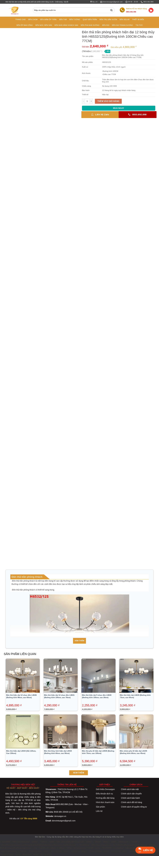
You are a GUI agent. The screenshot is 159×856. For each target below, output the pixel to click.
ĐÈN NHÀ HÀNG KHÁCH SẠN (66, 25)
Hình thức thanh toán (105, 802)
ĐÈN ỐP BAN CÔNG (25, 25)
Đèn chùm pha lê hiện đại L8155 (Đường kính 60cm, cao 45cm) (133, 752)
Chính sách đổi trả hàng (131, 802)
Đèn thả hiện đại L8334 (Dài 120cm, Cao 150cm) (21, 752)
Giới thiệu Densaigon (105, 789)
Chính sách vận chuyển (131, 794)
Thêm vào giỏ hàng (108, 101)
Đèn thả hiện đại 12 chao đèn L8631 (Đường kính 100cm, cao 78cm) (59, 696)
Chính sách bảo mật (130, 789)
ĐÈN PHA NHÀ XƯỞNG (90, 25)
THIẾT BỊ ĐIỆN (138, 19)
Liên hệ (99, 811)
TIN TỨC (139, 25)
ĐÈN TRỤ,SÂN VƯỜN (108, 19)
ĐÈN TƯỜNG (74, 19)
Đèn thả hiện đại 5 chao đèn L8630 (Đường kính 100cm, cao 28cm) (96, 696)
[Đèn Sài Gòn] (15, 10)
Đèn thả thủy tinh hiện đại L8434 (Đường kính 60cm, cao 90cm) (58, 752)
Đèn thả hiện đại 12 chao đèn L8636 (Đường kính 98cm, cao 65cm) (21, 696)
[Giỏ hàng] (151, 10)
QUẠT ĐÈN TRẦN (90, 19)
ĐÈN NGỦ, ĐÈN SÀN (43, 25)
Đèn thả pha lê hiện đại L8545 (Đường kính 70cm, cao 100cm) (98, 752)
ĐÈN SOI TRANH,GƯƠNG (122, 25)
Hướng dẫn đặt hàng (105, 798)
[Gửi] (112, 10)
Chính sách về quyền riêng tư (134, 807)
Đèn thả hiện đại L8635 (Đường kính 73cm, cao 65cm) (135, 696)
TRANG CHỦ (20, 19)
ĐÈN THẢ (63, 19)
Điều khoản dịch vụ (104, 794)
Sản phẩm (100, 807)
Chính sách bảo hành (130, 798)
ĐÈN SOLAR (125, 19)
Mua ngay (118, 108)
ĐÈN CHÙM (33, 19)
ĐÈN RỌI (105, 25)
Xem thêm (79, 641)
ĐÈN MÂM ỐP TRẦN (48, 19)
